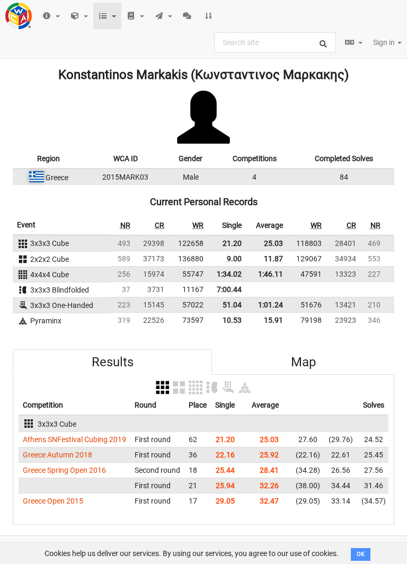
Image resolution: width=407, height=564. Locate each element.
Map (303, 362)
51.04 (232, 305)
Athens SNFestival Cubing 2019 (74, 439)
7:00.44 (229, 289)
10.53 (232, 320)
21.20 (232, 243)
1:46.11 (270, 274)
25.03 (273, 243)
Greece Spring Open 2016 (64, 470)
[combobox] (275, 42)
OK (361, 554)
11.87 (273, 258)
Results (113, 362)
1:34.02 (229, 274)
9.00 (234, 258)
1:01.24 (270, 305)
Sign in (384, 42)
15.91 (273, 320)
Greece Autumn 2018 (57, 455)
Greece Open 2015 (53, 501)
